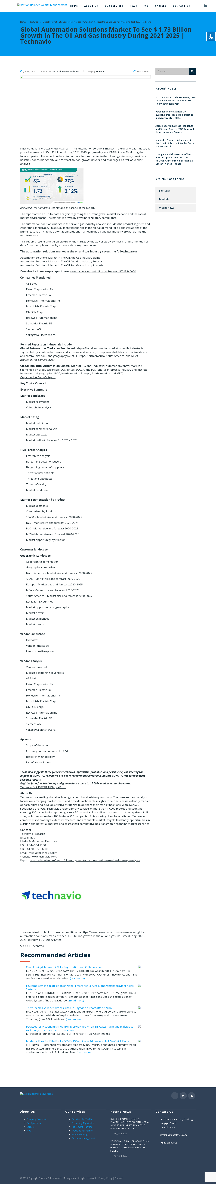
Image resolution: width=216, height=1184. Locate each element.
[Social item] (198, 5)
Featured (164, 191)
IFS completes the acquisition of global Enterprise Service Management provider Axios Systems (80, 987)
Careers (161, 5)
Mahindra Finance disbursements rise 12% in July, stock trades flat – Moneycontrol (174, 143)
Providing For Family (82, 1130)
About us (91, 5)
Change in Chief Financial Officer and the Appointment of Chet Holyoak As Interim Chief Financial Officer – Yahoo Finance (174, 159)
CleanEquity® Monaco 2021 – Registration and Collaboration (64, 967)
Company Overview (36, 1119)
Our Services (114, 5)
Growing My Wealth (82, 1119)
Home (74, 5)
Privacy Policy (105, 1178)
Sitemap (119, 1178)
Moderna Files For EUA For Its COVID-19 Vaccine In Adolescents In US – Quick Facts (77, 1041)
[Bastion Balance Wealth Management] (42, 4)
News (133, 5)
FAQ (146, 5)
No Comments (144, 71)
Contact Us (181, 5)
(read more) (77, 978)
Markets (164, 199)
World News (166, 207)
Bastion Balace (46, 1178)
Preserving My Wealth (83, 1123)
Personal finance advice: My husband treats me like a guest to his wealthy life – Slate (174, 114)
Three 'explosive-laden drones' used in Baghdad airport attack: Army (69, 1008)
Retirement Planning (82, 1126)
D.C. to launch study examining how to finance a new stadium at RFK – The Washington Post (175, 100)
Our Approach (34, 1123)
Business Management (83, 1138)
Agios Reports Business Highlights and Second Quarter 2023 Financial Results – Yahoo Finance (174, 129)
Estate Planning (79, 1134)
